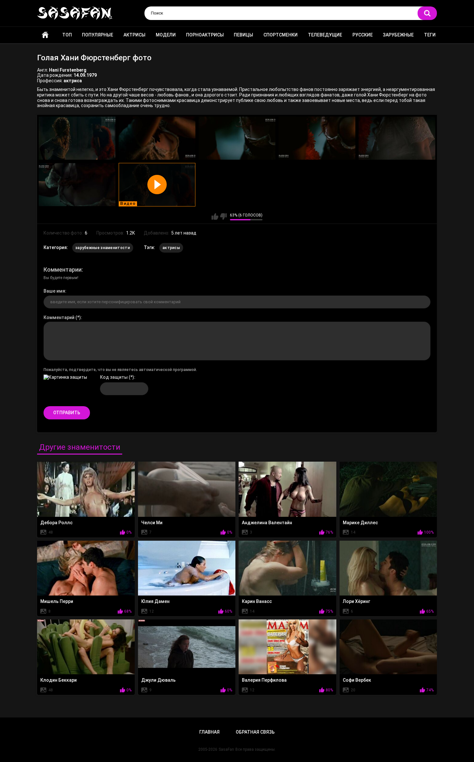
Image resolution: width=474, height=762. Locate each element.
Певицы (243, 34)
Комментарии (63, 269)
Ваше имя (54, 291)
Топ (67, 34)
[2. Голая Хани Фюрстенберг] (157, 138)
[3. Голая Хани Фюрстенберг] (237, 138)
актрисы (171, 248)
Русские (362, 34)
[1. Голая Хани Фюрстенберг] (77, 138)
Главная (45, 35)
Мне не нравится (223, 216)
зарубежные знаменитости (102, 248)
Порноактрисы (205, 34)
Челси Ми (152, 522)
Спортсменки (280, 34)
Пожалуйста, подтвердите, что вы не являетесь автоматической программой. (120, 369)
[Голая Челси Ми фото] (187, 489)
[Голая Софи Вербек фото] (388, 646)
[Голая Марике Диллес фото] (388, 489)
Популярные (97, 34)
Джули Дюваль (158, 680)
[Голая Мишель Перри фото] (86, 568)
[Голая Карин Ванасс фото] (287, 568)
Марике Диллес (360, 522)
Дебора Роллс (56, 522)
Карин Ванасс (257, 601)
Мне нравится (215, 216)
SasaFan (226, 749)
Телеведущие (325, 34)
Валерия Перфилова (264, 680)
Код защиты (114, 377)
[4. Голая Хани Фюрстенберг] (317, 138)
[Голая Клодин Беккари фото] (86, 646)
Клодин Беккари (58, 680)
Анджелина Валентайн (267, 522)
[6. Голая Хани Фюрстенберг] (77, 184)
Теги (430, 34)
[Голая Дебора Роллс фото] (86, 489)
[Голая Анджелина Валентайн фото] (287, 489)
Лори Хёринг (356, 601)
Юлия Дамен (155, 601)
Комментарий (59, 317)
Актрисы (134, 34)
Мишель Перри (56, 601)
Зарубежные (398, 34)
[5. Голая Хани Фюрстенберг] (397, 138)
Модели (166, 34)
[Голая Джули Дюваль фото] (187, 646)
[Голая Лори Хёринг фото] (388, 568)
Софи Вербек (357, 680)
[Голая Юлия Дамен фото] (187, 568)
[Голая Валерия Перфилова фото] (287, 646)
